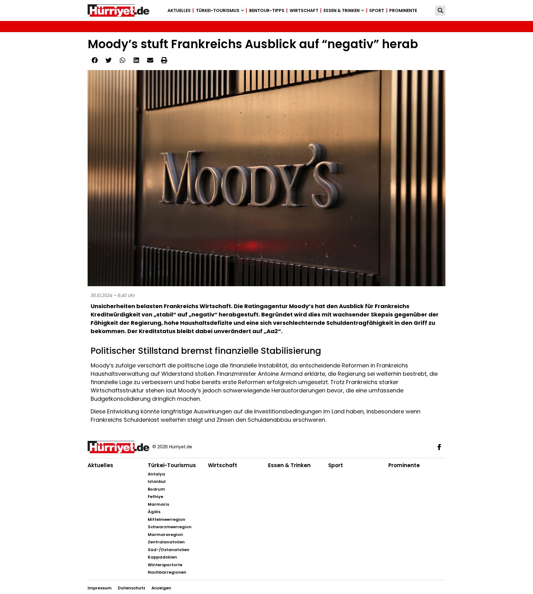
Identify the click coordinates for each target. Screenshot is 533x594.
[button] (440, 11)
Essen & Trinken (342, 10)
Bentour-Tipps (266, 10)
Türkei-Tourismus (217, 10)
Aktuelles (179, 10)
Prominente (403, 10)
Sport (376, 10)
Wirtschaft (304, 10)
